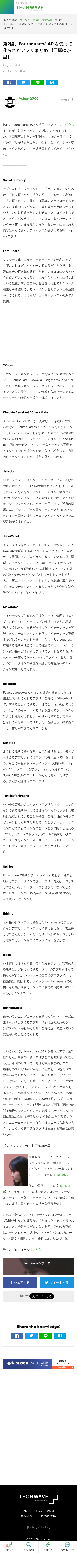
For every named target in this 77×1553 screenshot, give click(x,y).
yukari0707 (29, 99)
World (50, 1511)
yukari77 (62, 1175)
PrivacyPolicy (48, 1515)
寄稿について (28, 1515)
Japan (39, 1511)
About (26, 1511)
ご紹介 (66, 125)
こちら (37, 1249)
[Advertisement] (38, 1434)
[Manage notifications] (7, 1546)
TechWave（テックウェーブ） (30, 7)
